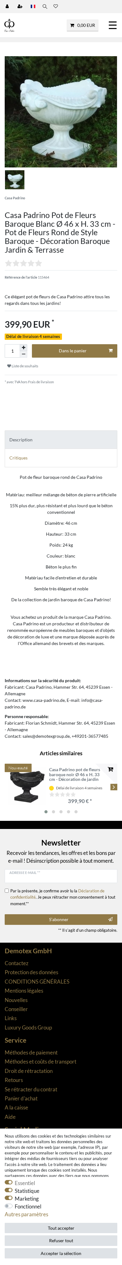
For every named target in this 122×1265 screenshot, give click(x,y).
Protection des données (31, 972)
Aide (10, 1117)
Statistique (27, 1191)
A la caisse (16, 1107)
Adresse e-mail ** (24, 873)
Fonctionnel (28, 1206)
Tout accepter (61, 1228)
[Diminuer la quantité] (23, 354)
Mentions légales (24, 990)
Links (11, 1018)
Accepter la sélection (61, 1253)
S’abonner (59, 919)
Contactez (16, 963)
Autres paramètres (26, 1214)
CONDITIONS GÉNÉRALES (37, 981)
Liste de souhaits (24, 366)
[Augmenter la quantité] (23, 347)
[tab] (61, 439)
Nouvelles (16, 1000)
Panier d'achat (21, 1098)
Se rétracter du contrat (31, 1089)
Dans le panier (73, 350)
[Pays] (33, 6)
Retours (14, 1080)
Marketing (27, 1198)
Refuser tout (61, 1240)
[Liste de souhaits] (55, 6)
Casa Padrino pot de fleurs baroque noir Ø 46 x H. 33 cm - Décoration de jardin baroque (74, 774)
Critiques (18, 457)
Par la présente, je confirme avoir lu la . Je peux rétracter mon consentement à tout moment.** (62, 897)
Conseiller (16, 1009)
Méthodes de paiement (31, 1052)
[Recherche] (44, 6)
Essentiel (25, 1183)
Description (21, 439)
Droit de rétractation (29, 1071)
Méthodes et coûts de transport (40, 1061)
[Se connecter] (7, 6)
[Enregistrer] (20, 6)
